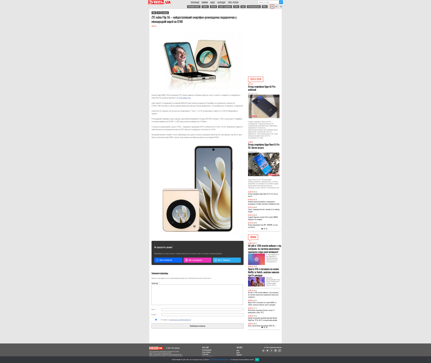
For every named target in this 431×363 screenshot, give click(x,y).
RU (277, 7)
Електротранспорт (254, 7)
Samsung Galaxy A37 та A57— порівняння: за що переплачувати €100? (264, 226)
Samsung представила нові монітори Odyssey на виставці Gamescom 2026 (263, 293)
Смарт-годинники (225, 7)
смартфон (165, 13)
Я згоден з (176, 320)
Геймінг (205, 7)
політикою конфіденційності (180, 320)
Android (213, 7)
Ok (257, 359)
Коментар (156, 283)
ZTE (159, 13)
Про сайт (205, 347)
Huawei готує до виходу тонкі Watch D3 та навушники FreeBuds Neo (262, 301)
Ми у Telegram (224, 260)
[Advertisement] (265, 29)
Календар (221, 2)
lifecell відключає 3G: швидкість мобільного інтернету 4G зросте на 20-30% (262, 309)
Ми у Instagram (195, 260)
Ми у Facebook (166, 260)
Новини (205, 2)
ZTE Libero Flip (185, 98)
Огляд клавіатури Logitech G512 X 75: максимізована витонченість (260, 210)
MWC (154, 13)
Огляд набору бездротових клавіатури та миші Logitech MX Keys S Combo (263, 195)
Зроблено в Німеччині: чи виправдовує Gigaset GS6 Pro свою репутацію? (263, 317)
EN (281, 7)
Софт (243, 7)
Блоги (238, 353)
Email (154, 315)
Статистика (205, 354)
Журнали (239, 355)
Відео (212, 2)
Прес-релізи (233, 2)
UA (272, 7)
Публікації (195, 2)
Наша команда (206, 352)
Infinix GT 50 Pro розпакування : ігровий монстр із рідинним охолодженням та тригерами (264, 218)
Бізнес (236, 7)
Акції (237, 350)
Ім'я (154, 309)
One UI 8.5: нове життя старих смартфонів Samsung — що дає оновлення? (261, 203)
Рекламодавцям (206, 350)
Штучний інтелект (193, 7)
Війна (264, 7)
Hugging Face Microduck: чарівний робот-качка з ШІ (264, 324)
